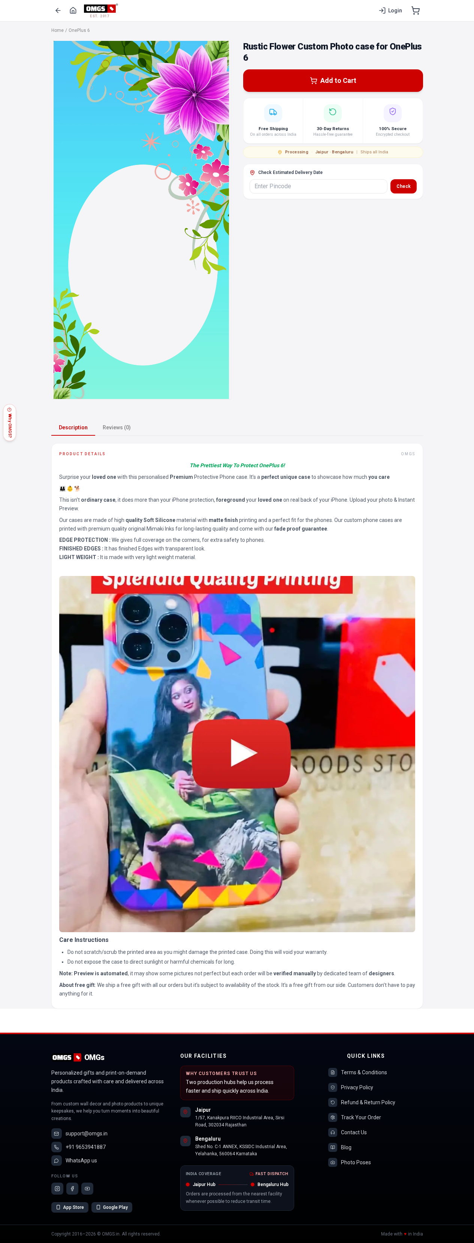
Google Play (115, 1207)
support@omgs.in (87, 1134)
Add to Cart (338, 80)
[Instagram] (57, 1189)
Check (403, 186)
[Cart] (415, 10)
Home (57, 30)
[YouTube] (87, 1189)
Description (73, 427)
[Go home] (73, 10)
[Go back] (58, 10)
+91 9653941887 (86, 1147)
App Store (73, 1207)
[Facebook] (72, 1189)
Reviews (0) (117, 427)
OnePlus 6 (79, 30)
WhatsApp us (81, 1161)
